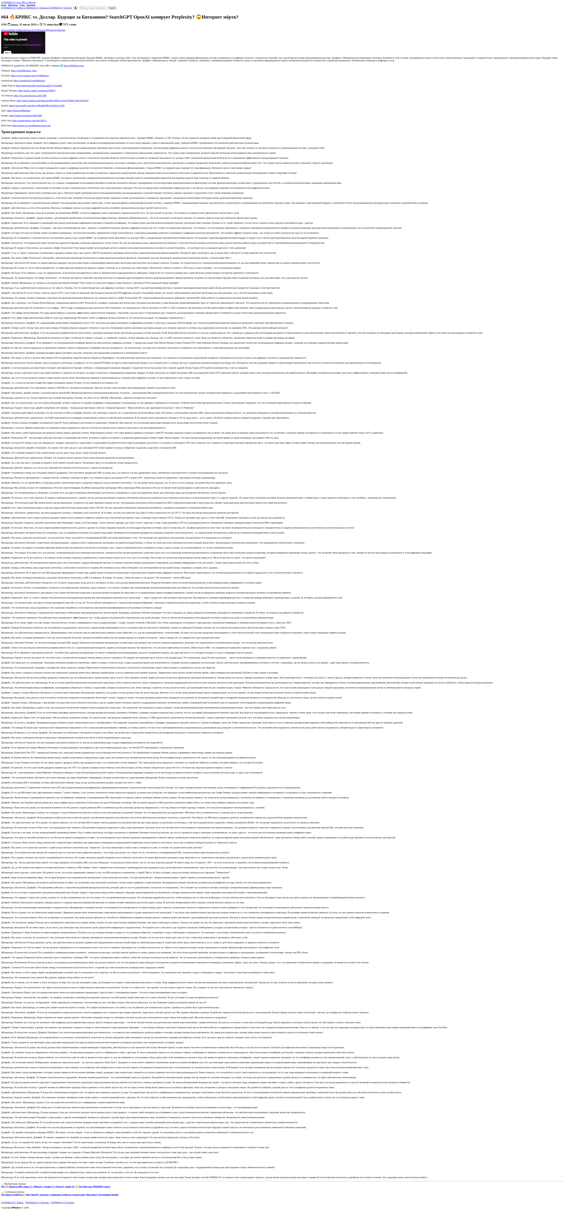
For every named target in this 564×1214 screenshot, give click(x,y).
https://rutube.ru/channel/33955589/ (25, 115)
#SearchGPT (32, 30)
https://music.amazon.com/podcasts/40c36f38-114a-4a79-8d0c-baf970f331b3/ (53, 100)
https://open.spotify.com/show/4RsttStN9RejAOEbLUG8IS (37, 105)
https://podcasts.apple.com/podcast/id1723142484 (39, 85)
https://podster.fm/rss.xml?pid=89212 (29, 120)
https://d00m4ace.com (74, 65)
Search (112, 8)
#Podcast (5, 30)
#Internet (61, 30)
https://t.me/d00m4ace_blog (24, 70)
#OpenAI (42, 30)
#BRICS (14, 30)
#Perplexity (51, 30)
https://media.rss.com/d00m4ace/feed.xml (31, 125)
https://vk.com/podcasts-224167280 (30, 95)
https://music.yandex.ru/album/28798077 (37, 90)
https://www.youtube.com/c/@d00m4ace (30, 75)
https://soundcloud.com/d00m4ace (29, 80)
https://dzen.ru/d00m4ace (18, 110)
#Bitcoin (22, 30)
